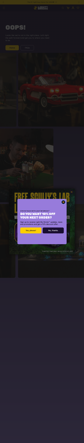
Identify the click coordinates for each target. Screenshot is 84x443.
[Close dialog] (63, 202)
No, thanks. (53, 230)
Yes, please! (31, 230)
